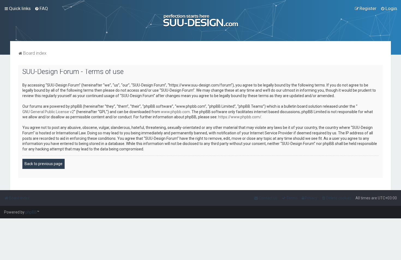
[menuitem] (41, 8)
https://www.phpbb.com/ (239, 117)
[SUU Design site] (200, 20)
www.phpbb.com (175, 112)
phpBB (31, 212)
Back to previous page (43, 164)
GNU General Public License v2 (48, 112)
